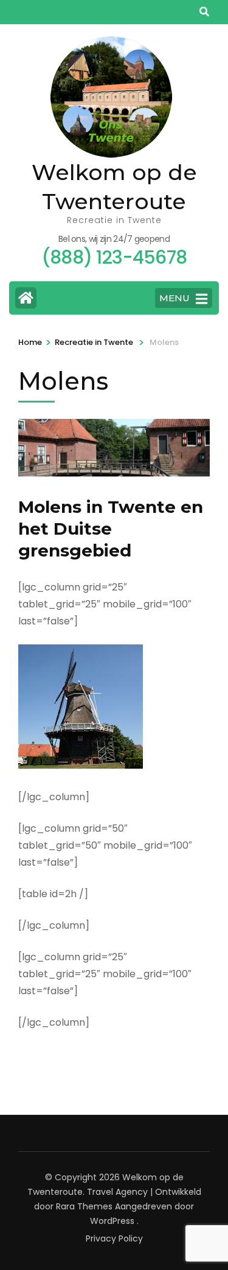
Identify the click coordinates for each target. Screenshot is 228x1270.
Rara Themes (84, 1206)
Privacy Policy (114, 1238)
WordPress (112, 1221)
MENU (174, 298)
